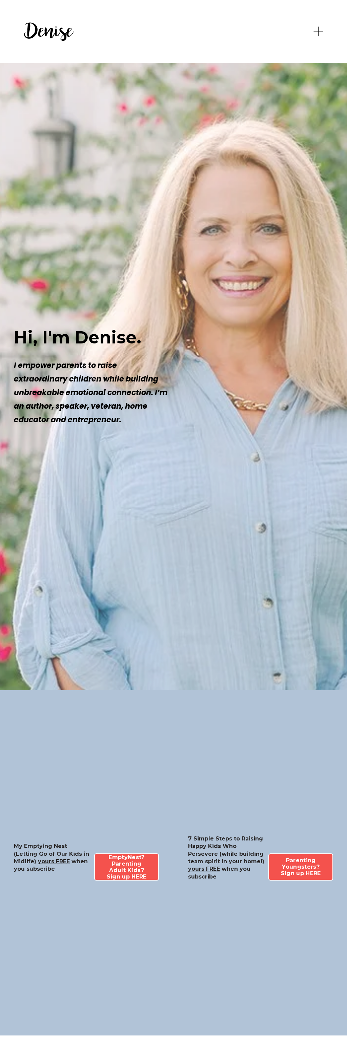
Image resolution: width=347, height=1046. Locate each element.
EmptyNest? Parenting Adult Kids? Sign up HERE (127, 867)
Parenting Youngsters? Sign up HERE (301, 866)
